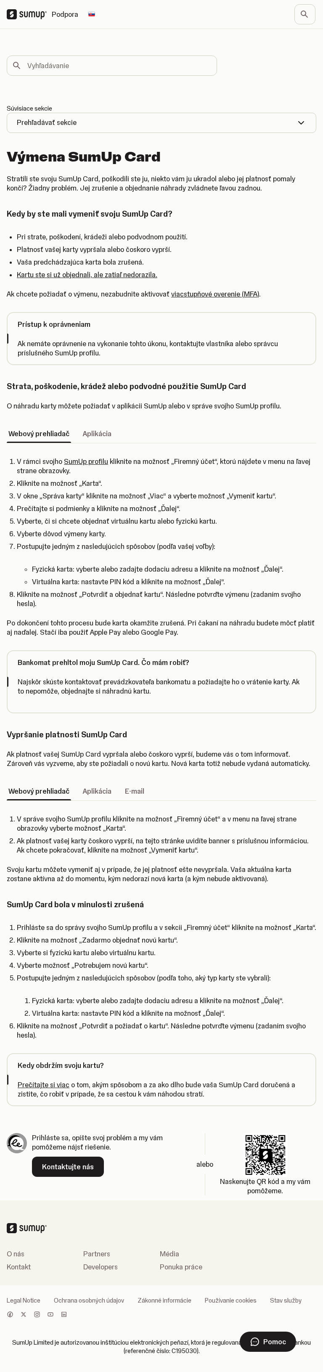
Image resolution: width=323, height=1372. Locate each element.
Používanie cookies (231, 1300)
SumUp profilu (86, 461)
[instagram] (37, 1315)
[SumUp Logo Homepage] (29, 14)
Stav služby (286, 1300)
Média (169, 1254)
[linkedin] (64, 1315)
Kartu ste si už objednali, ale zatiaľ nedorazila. (87, 274)
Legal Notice (23, 1300)
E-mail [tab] (134, 791)
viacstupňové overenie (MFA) (215, 294)
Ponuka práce (181, 1267)
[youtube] (50, 1315)
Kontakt (19, 1267)
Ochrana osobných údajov (89, 1300)
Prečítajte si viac (43, 1085)
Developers (100, 1267)
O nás (15, 1254)
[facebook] (10, 1315)
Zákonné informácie (164, 1300)
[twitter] (23, 1315)
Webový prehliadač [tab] (38, 433)
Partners (96, 1254)
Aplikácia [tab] (97, 433)
